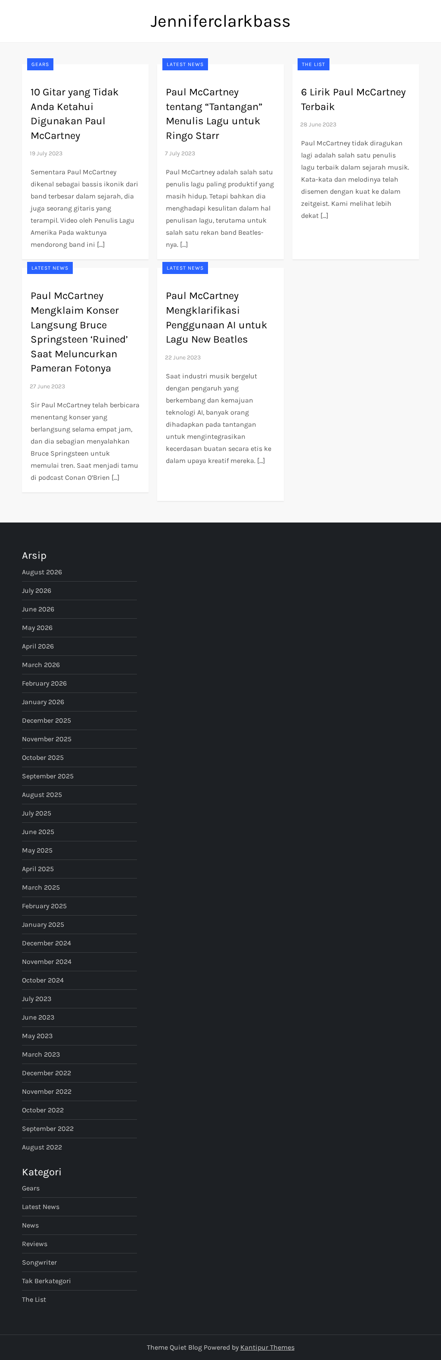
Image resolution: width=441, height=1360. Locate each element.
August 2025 (42, 794)
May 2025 (37, 850)
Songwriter (39, 1262)
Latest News (185, 64)
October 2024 (43, 980)
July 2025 (36, 813)
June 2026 (38, 609)
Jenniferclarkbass (221, 21)
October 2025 (43, 757)
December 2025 (46, 720)
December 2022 (46, 1073)
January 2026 (43, 702)
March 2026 (41, 665)
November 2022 (46, 1091)
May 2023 (37, 1036)
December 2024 (46, 943)
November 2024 (46, 961)
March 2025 (41, 887)
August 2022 (42, 1147)
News (30, 1225)
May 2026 (37, 627)
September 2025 (48, 776)
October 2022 (43, 1110)
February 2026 (44, 683)
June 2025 (38, 832)
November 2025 (46, 739)
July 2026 (36, 590)
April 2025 (38, 869)
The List (313, 64)
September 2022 (48, 1128)
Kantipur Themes (267, 1347)
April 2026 (38, 646)
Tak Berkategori (46, 1281)
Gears (40, 64)
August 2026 (42, 572)
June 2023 (38, 1017)
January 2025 (43, 924)
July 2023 (36, 999)
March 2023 (41, 1054)
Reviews (34, 1244)
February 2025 (44, 906)
